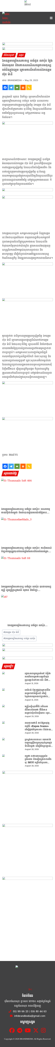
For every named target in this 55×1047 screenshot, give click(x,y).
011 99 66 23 (20, 1011)
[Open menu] (50, 18)
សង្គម (21, 55)
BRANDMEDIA (15, 80)
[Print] (23, 87)
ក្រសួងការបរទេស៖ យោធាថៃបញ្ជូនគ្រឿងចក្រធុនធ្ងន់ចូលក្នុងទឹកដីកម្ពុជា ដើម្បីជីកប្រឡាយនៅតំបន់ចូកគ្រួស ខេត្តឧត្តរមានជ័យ (38, 743)
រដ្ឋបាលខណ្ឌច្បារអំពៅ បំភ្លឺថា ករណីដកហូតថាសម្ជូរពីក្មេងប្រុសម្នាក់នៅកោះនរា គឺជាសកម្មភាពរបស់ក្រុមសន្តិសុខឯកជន (38, 677)
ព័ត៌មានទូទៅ (9, 55)
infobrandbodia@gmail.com (29, 1015)
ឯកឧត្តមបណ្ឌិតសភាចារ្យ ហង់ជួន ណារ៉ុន (19, 638)
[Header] (27, 650)
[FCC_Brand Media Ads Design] (27, 645)
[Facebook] (5, 87)
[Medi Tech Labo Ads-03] (27, 849)
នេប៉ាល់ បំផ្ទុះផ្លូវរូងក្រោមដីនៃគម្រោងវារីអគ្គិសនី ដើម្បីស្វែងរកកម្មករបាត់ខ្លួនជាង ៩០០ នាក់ (37, 693)
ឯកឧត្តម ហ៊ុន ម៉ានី (11, 632)
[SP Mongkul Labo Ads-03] (27, 902)
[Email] (17, 87)
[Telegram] (11, 87)
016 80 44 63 (38, 1011)
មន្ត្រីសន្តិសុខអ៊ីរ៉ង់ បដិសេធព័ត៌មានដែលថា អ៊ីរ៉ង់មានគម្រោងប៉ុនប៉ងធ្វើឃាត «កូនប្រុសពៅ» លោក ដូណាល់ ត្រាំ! (39, 710)
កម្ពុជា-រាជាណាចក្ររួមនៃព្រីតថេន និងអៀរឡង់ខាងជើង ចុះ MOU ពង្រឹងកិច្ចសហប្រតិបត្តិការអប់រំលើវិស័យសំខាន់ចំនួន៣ (39, 759)
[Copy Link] (29, 87)
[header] (27, 190)
